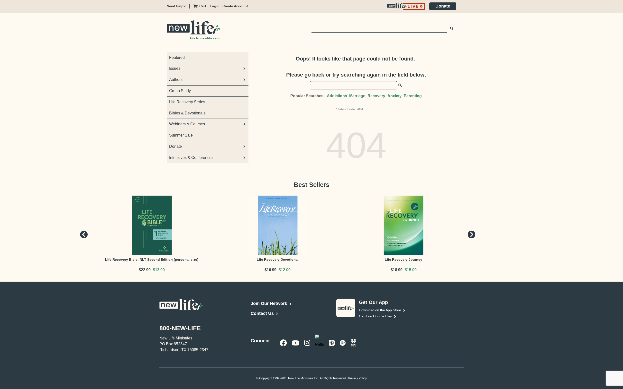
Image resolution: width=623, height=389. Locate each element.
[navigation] (216, 6)
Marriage (357, 96)
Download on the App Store (380, 310)
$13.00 (159, 270)
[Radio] (354, 342)
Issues (174, 68)
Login (215, 6)
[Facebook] (283, 342)
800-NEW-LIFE (180, 328)
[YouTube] (295, 342)
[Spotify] (343, 342)
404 (360, 109)
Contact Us (262, 313)
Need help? (176, 6)
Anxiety (394, 96)
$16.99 (270, 270)
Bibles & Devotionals (187, 113)
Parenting (413, 96)
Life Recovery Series (187, 102)
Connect (260, 340)
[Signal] (332, 342)
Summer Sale (181, 135)
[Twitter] (319, 342)
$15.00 (411, 270)
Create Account (235, 6)
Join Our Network (269, 303)
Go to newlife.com (205, 38)
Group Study (180, 91)
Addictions (337, 96)
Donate (442, 6)
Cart (202, 6)
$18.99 (397, 270)
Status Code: (346, 109)
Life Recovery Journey (403, 259)
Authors (176, 80)
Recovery (376, 96)
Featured (177, 57)
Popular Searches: (307, 96)
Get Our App (373, 302)
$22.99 (145, 270)
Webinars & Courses (187, 124)
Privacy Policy (357, 378)
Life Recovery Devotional (278, 259)
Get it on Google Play (375, 316)
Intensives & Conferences (191, 158)
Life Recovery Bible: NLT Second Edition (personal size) (151, 259)
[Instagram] (307, 342)
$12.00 (285, 270)
